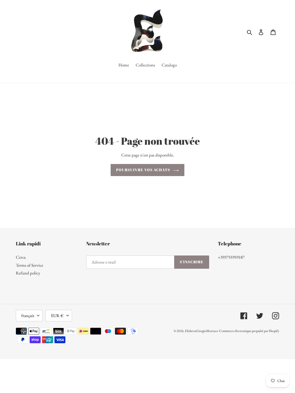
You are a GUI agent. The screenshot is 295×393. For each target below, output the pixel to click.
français (27, 315)
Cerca (21, 257)
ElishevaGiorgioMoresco (201, 331)
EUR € (57, 315)
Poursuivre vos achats (143, 169)
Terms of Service (29, 265)
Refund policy (28, 273)
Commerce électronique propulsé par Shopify (249, 331)
